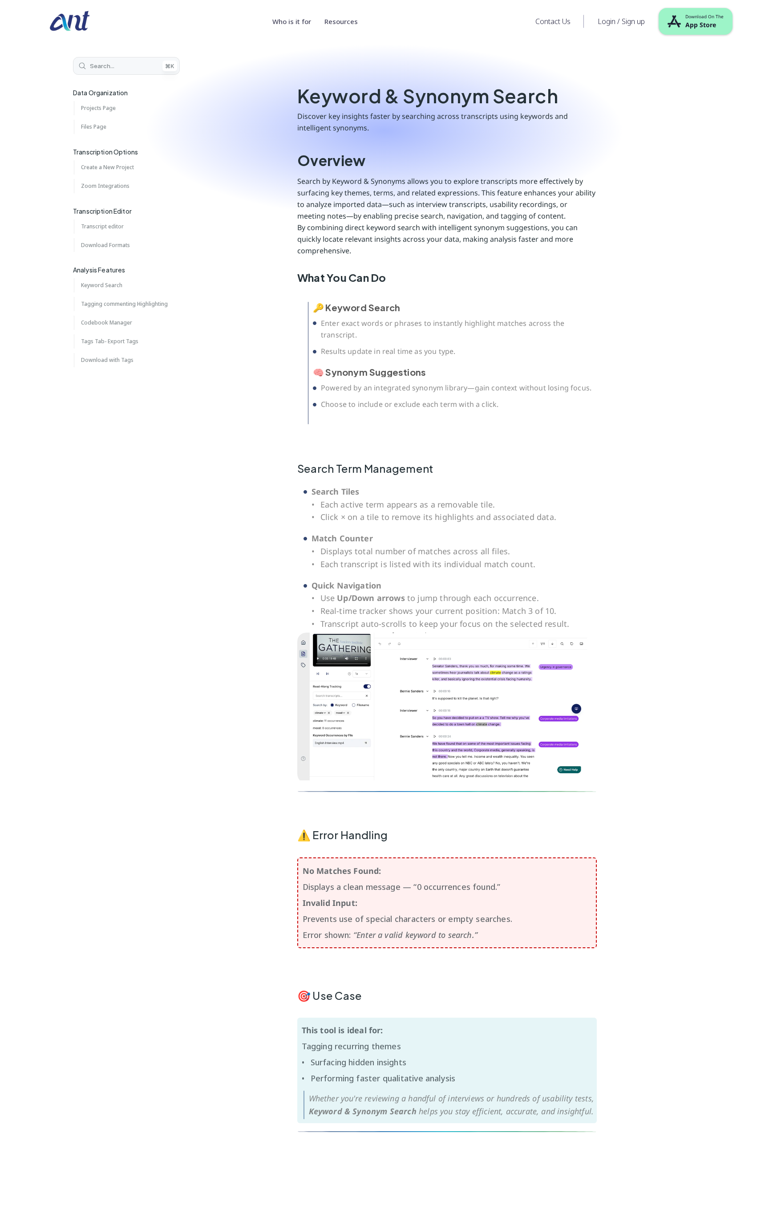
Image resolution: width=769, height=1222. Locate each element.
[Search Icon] (126, 66)
